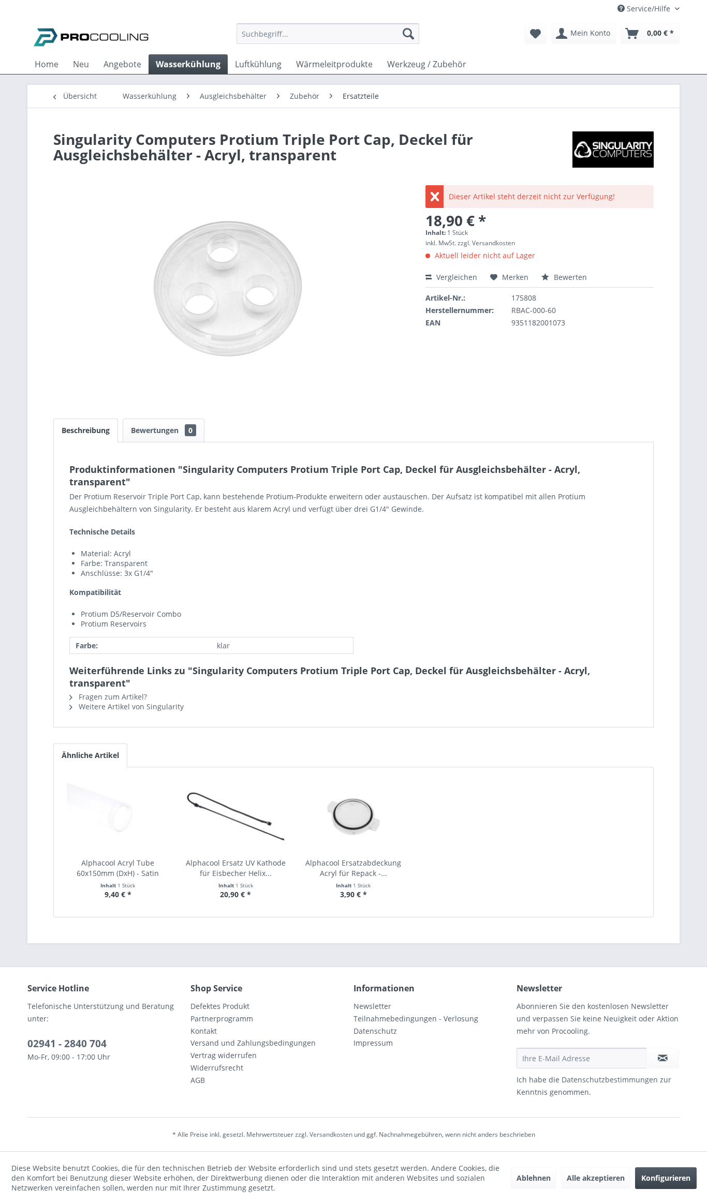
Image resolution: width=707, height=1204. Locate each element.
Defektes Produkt (219, 1006)
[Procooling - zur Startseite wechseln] (91, 36)
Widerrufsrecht (216, 1068)
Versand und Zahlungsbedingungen (253, 1043)
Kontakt (203, 1031)
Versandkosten (331, 1134)
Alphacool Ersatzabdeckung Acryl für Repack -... (353, 868)
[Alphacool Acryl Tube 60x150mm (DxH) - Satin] (118, 816)
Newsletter (372, 1006)
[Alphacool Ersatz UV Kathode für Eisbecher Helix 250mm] (236, 816)
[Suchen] (408, 33)
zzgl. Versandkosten (486, 243)
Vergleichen (455, 277)
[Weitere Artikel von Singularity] (613, 149)
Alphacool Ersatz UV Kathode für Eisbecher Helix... (236, 868)
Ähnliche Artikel (90, 755)
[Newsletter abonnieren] (662, 1058)
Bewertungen (162, 430)
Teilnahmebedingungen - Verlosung (416, 1018)
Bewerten (569, 277)
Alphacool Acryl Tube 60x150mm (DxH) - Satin (118, 868)
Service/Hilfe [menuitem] (648, 8)
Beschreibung (86, 430)
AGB (197, 1080)
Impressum (373, 1043)
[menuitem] (328, 38)
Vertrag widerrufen (223, 1055)
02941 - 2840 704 (67, 1043)
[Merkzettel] (535, 33)
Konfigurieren (665, 1178)
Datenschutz (375, 1031)
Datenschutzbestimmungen (610, 1079)
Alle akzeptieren (596, 1178)
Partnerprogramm (221, 1018)
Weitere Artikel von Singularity (130, 706)
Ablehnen (534, 1178)
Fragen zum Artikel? (112, 697)
